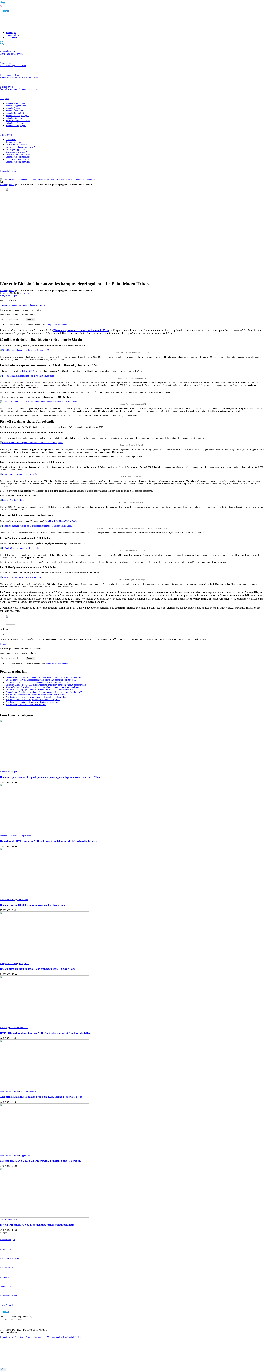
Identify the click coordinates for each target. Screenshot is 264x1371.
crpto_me (27, 293)
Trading (12, 184)
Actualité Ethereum (14, 118)
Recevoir (30, 320)
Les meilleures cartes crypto (18, 154)
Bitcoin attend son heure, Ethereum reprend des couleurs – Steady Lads (36, 697)
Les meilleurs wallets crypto (18, 157)
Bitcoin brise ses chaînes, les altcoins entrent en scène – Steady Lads (35, 694)
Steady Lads (24, 963)
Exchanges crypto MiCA (16, 152)
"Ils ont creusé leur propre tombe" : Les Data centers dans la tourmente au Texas (40, 690)
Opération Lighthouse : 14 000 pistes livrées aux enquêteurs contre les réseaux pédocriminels (46, 685)
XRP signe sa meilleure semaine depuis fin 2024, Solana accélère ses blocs (41, 1096)
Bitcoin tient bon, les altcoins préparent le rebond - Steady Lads (33, 699)
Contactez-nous (6, 1337)
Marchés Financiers (28, 1091)
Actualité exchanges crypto (17, 115)
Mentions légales (54, 1337)
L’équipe (28, 1337)
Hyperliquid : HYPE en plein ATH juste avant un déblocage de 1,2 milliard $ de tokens (49, 840)
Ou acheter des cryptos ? (16, 144)
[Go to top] (3, 1369)
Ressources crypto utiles (16, 142)
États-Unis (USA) (8, 899)
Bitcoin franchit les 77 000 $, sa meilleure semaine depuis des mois (37, 1224)
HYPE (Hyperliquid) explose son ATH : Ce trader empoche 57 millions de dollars (45, 1032)
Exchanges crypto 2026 (16, 149)
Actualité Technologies (15, 113)
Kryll (79, 1337)
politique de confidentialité (56, 325)
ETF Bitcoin (22, 899)
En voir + (4, 644)
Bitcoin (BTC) (28, 371)
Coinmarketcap (12, 35)
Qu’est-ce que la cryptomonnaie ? (20, 147)
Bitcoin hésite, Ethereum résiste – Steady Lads (26, 704)
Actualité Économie (14, 110)
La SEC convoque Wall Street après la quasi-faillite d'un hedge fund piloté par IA (41, 680)
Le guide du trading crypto (17, 159)
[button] (132, 4)
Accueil (3, 184)
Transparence (40, 1337)
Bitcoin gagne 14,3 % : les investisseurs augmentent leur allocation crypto (37, 682)
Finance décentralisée (9, 836)
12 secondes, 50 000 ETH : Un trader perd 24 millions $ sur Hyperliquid (40, 1160)
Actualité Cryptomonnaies (17, 106)
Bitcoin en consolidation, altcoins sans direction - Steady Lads (32, 702)
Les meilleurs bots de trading (18, 162)
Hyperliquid (25, 836)
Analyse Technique (8, 295)
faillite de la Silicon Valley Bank (62, 521)
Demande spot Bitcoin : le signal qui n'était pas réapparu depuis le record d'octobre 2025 (44, 677)
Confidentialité (69, 1337)
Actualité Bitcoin (13, 108)
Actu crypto (11, 32)
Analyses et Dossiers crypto (18, 120)
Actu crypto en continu (15, 103)
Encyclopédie (11, 37)
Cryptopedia (11, 139)
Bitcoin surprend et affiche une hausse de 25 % (81, 330)
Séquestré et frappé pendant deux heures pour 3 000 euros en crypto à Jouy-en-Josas (42, 687)
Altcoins (3, 1027)
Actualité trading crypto (16, 125)
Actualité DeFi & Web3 (16, 123)
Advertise (19, 1337)
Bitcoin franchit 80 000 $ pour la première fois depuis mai (32, 905)
